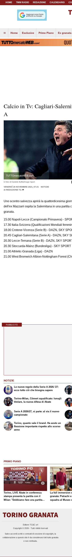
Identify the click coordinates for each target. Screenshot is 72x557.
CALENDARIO (57, 2)
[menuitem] (4, 33)
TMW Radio (22, 2)
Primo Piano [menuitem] (46, 32)
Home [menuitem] (14, 32)
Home (9, 2)
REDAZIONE (39, 2)
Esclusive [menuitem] (28, 32)
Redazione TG (14, 190)
